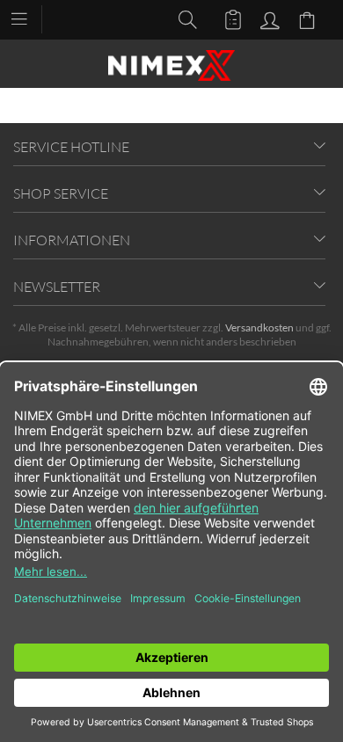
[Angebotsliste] (225, 18)
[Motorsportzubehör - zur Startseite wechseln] (171, 65)
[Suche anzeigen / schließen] (183, 18)
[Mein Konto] (267, 18)
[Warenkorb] (309, 18)
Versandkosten (259, 327)
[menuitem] (27, 17)
